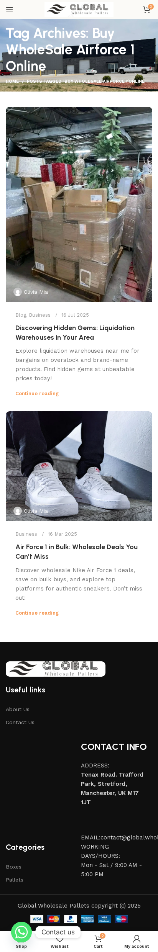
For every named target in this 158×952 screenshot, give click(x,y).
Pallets (14, 880)
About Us (18, 709)
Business (40, 315)
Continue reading (37, 393)
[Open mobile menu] (9, 9)
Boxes (13, 867)
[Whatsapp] (21, 932)
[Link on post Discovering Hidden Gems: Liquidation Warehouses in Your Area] (79, 204)
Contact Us (20, 722)
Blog (20, 315)
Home (12, 81)
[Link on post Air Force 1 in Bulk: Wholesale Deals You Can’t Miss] (79, 466)
